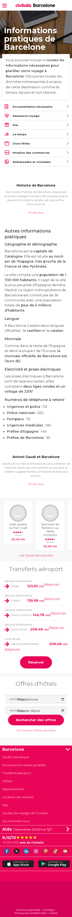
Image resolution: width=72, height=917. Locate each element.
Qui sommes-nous (16, 821)
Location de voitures (17, 797)
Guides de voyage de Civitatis (25, 813)
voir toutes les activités (36, 555)
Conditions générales (28, 909)
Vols (5, 805)
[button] (4, 5)
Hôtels (7, 781)
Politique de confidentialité (30, 913)
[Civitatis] (36, 895)
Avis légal (48, 909)
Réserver (52, 584)
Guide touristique (15, 757)
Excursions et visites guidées (24, 765)
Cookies (53, 913)
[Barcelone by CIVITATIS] (24, 5)
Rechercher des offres (36, 720)
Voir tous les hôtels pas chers (36, 730)
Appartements (13, 789)
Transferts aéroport (36, 568)
